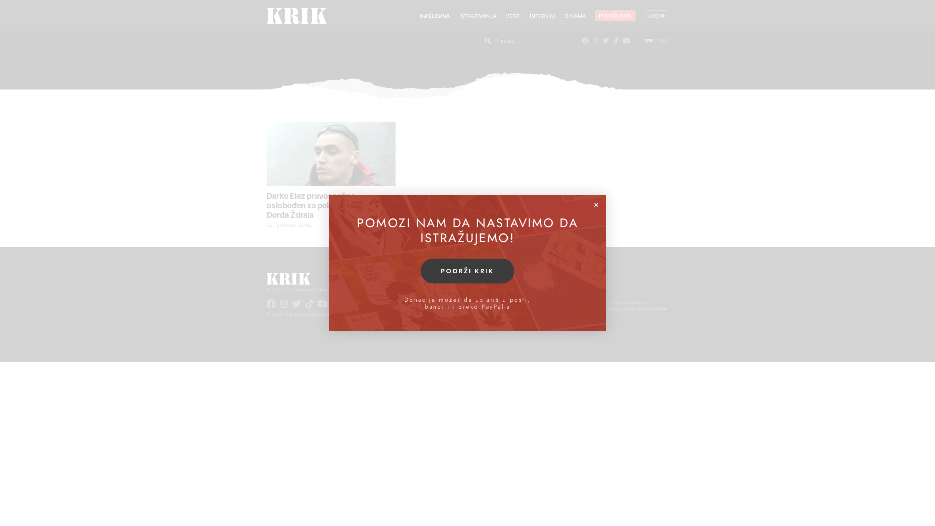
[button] (596, 204)
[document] (467, 263)
